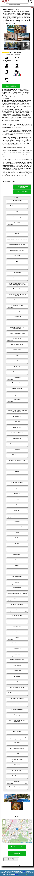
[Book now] (32, 8)
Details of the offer (17, 847)
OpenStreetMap (28, 842)
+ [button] (4, 821)
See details (17, 853)
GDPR (16, 874)
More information (22, 191)
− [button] (4, 823)
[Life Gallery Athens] (10, 29)
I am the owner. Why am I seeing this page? (10, 859)
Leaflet (22, 842)
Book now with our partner (22, 186)
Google (23, 871)
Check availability (10, 86)
